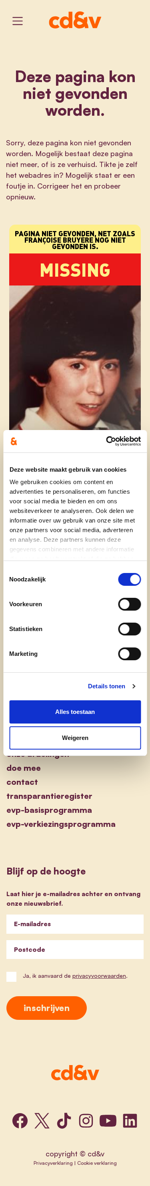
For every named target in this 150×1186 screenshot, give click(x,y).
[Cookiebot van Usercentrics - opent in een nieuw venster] (107, 441)
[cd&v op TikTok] (64, 1120)
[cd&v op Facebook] (20, 1120)
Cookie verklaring (97, 1163)
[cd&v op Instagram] (86, 1120)
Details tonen (106, 686)
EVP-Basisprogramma (49, 810)
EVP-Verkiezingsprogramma (61, 824)
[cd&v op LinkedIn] (130, 1120)
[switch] (129, 604)
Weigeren (75, 737)
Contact (22, 782)
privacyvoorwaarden (99, 975)
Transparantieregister (49, 796)
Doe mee (23, 768)
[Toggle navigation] (17, 21)
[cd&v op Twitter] (42, 1120)
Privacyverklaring (53, 1163)
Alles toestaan (75, 711)
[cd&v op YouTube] (108, 1120)
